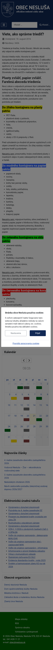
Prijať (37, 333)
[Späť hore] (48, 645)
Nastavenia (16, 333)
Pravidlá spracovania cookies (26, 343)
